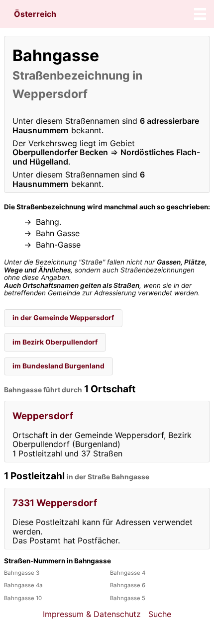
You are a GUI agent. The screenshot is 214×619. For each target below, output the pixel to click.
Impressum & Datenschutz (92, 614)
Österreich (35, 14)
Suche (159, 614)
